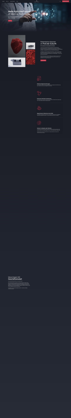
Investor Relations (12, 1)
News (17, 1)
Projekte (3, 1)
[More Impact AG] (36, 2)
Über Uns (7, 1)
